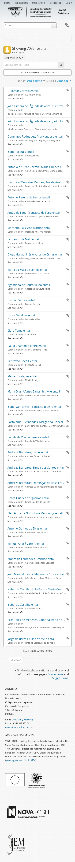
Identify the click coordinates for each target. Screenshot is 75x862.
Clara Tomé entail (19, 330)
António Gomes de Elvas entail (27, 528)
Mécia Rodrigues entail (22, 376)
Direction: (51, 80)
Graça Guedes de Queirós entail (28, 498)
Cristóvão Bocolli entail (23, 361)
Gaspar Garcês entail (21, 300)
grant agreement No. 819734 (20, 760)
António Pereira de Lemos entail (29, 197)
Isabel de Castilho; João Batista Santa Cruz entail (39, 589)
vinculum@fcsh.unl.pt (23, 719)
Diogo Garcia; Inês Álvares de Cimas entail (35, 254)
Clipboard (67, 25)
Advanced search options (37, 72)
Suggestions (38, 3)
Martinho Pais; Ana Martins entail (29, 228)
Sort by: (22, 80)
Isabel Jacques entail (21, 152)
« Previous (15, 659)
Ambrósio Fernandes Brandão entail (31, 559)
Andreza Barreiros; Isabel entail (28, 452)
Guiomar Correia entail (23, 91)
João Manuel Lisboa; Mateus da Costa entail (36, 574)
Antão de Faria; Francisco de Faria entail (34, 213)
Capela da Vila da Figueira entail (28, 437)
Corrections (21, 3)
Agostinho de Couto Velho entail (29, 285)
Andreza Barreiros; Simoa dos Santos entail (36, 467)
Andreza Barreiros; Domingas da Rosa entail (36, 483)
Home (7, 3)
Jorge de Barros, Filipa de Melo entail (31, 639)
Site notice (55, 3)
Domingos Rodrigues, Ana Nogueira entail (35, 136)
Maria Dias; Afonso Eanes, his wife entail (34, 391)
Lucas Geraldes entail (22, 315)
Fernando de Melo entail (23, 239)
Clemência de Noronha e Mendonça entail (35, 513)
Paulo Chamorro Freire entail (27, 346)
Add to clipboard (68, 90)
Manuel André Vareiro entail (26, 544)
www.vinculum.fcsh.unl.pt (18, 727)
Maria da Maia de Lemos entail (27, 270)
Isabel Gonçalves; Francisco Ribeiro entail (35, 407)
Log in (69, 3)
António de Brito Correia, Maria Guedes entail (37, 167)
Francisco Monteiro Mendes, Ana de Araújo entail (40, 182)
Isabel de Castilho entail (23, 605)
